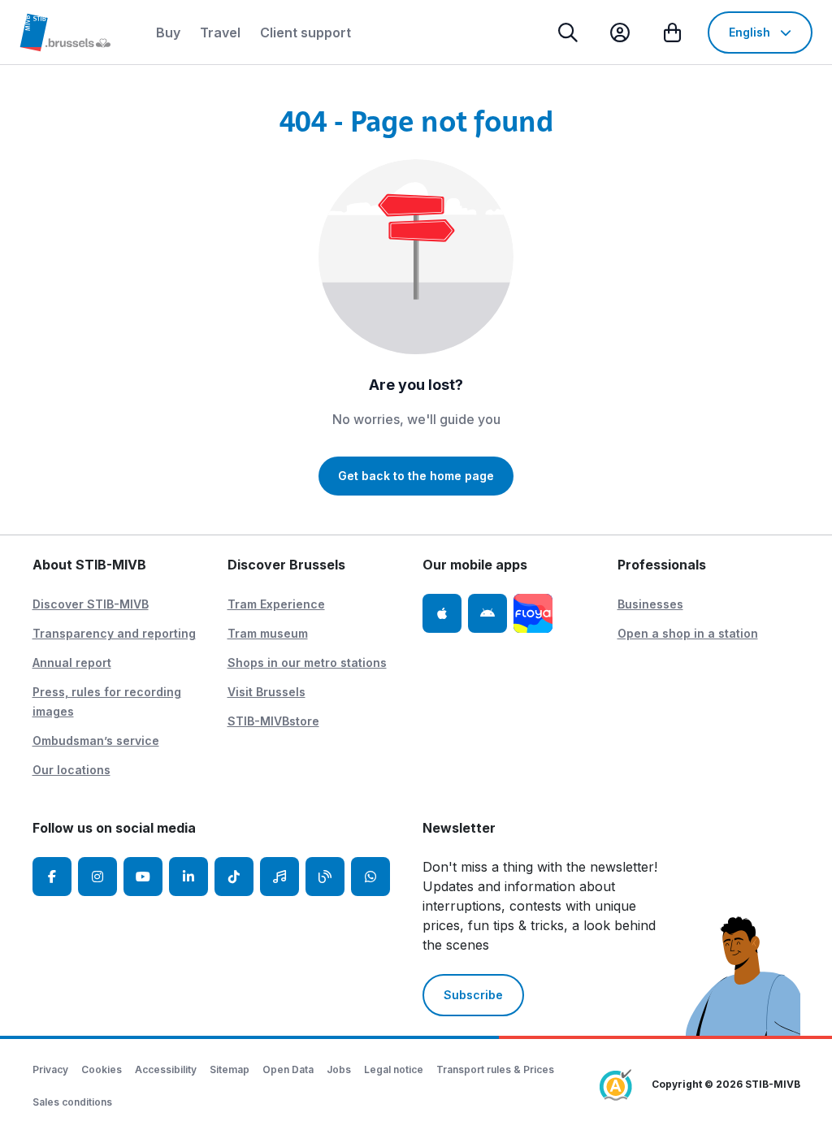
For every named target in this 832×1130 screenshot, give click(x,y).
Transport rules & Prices (495, 1069)
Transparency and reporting (114, 633)
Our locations (71, 770)
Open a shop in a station (688, 633)
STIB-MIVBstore (273, 721)
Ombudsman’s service (95, 740)
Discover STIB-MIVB (90, 604)
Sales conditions (72, 1102)
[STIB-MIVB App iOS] (442, 613)
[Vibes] (279, 876)
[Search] (568, 32)
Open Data (288, 1069)
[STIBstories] (325, 876)
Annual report (71, 662)
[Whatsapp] (370, 876)
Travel (220, 32)
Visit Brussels (267, 692)
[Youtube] (143, 876)
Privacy (50, 1069)
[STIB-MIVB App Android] (487, 613)
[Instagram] (97, 876)
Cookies (101, 1069)
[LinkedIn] (188, 876)
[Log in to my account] (620, 32)
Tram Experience (276, 604)
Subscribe (473, 995)
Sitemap (229, 1069)
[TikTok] (234, 876)
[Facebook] (52, 876)
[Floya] (533, 613)
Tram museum (268, 633)
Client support (305, 32)
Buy (168, 32)
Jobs (339, 1069)
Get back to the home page (416, 476)
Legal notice (393, 1069)
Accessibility (166, 1069)
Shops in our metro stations (307, 662)
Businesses (650, 604)
